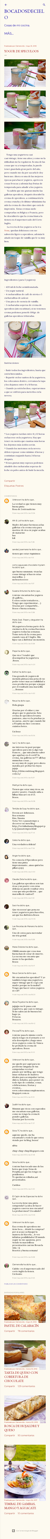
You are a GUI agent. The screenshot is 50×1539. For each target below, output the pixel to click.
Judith (15, 1104)
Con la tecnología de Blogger (27, 1531)
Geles (14, 840)
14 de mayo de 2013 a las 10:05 (23, 919)
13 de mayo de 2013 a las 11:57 (23, 583)
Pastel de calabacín (21, 1326)
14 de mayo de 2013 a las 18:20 (23, 995)
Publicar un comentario (16, 1284)
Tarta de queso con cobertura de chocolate (21, 1377)
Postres (19, 486)
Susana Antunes (19, 591)
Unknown (16, 500)
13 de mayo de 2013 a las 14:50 (23, 693)
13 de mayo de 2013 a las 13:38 (23, 644)
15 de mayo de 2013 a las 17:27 (23, 1123)
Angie (15, 856)
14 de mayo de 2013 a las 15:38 (23, 939)
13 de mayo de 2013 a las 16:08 (23, 801)
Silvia (14, 1162)
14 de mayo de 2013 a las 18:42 (23, 1023)
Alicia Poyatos (18, 1002)
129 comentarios (26, 1386)
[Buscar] (44, 4)
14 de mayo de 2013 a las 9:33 (23, 898)
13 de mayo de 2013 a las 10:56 (23, 513)
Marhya (15, 785)
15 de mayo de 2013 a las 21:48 (23, 1155)
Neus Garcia (17, 973)
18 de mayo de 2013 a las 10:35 (23, 1215)
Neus (6, 230)
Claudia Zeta (18, 879)
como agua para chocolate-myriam (28, 565)
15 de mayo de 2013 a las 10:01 (23, 1052)
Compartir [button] (9, 481)
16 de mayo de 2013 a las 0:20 (23, 1189)
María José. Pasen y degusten (26, 620)
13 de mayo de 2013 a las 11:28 (23, 542)
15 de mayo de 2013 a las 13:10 (23, 1097)
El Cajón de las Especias (23, 1196)
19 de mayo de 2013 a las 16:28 (23, 1257)
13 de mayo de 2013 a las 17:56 (23, 848)
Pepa (14, 651)
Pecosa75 (16, 1031)
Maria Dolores (18, 947)
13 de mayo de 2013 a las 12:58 (23, 612)
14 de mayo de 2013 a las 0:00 (23, 872)
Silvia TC (16, 1131)
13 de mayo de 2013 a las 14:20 (23, 664)
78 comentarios (26, 1331)
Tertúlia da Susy (19, 808)
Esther (15, 672)
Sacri (14, 905)
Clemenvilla (17, 1264)
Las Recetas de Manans (23, 926)
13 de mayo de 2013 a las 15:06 (23, 735)
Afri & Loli (16, 520)
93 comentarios (26, 1435)
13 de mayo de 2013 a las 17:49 (23, 833)
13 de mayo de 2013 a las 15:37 (23, 778)
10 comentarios (26, 1513)
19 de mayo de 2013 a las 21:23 (23, 1278)
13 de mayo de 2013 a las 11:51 (23, 558)
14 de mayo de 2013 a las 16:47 (23, 966)
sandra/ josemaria (20, 549)
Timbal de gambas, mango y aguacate (20, 1506)
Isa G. (14, 743)
